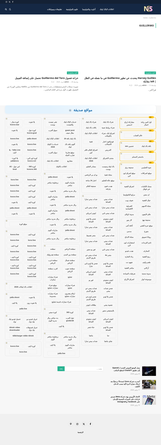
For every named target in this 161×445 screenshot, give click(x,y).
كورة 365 (69, 312)
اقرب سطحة (53, 268)
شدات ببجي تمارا (91, 199)
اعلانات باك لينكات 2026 (23, 287)
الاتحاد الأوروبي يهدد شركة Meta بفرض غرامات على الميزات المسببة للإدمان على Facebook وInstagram (125, 399)
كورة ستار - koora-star (14, 123)
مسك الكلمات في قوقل (146, 187)
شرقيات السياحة (129, 273)
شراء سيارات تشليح (70, 286)
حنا (108, 335)
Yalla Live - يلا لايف (14, 151)
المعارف (146, 251)
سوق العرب (52, 130)
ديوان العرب (52, 152)
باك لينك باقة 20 (70, 138)
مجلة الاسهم (146, 206)
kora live (14, 179)
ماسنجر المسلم (138, 157)
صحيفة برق (129, 167)
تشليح (70, 277)
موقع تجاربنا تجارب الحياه (70, 153)
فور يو (91, 280)
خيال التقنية (146, 200)
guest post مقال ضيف (70, 131)
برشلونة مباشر (52, 182)
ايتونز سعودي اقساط (108, 220)
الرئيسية (80, 432)
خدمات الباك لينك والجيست (70, 123)
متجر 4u (108, 255)
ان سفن (146, 194)
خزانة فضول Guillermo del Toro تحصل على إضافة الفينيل (46, 78)
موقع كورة (23, 224)
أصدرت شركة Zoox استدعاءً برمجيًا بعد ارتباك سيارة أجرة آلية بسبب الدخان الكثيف (125, 384)
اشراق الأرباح (129, 279)
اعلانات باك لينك (53, 161)
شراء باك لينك (108, 122)
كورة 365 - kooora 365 (32, 167)
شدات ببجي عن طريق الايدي (91, 256)
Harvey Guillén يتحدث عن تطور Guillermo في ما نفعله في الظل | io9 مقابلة (120, 79)
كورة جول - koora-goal (32, 131)
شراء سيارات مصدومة (53, 294)
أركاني (146, 268)
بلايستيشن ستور (108, 310)
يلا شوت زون (32, 303)
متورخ (146, 231)
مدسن (129, 231)
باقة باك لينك (146, 146)
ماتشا (91, 335)
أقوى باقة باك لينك (70, 145)
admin (144, 85)
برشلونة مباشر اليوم (52, 338)
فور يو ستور (91, 249)
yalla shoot (53, 177)
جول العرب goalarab (70, 319)
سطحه (52, 249)
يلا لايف (61, 326)
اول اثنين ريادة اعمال (146, 123)
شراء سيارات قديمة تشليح (61, 302)
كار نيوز (129, 220)
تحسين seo (129, 146)
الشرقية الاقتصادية (129, 207)
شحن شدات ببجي (108, 289)
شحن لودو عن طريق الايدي (91, 297)
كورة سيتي (53, 312)
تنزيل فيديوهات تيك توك (31, 328)
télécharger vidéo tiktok (23, 335)
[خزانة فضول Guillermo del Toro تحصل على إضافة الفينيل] (41, 53)
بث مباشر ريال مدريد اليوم (52, 319)
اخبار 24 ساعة (91, 180)
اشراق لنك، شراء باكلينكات (108, 134)
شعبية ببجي (108, 305)
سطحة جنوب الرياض (70, 269)
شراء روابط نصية (108, 127)
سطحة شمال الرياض (70, 261)
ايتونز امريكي (91, 213)
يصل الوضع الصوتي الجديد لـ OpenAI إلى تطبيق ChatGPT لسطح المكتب (126, 369)
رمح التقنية (146, 256)
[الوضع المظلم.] (10, 9)
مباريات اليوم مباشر (70, 183)
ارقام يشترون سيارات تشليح (70, 294)
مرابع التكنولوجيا (129, 194)
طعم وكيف (146, 262)
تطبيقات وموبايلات (54, 9)
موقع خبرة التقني (146, 225)
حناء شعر (91, 327)
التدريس (108, 150)
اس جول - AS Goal (14, 167)
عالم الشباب (137, 135)
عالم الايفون (146, 214)
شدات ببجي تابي (91, 207)
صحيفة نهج (146, 220)
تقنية (91, 141)
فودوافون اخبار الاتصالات (108, 142)
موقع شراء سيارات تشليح (53, 286)
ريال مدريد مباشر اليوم (70, 338)
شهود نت (129, 262)
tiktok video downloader (14, 328)
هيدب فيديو (129, 251)
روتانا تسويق (146, 237)
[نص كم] (149, 9)
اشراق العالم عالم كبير (91, 151)
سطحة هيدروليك (53, 254)
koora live (14, 138)
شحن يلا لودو (108, 296)
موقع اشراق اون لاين (129, 174)
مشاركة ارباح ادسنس (129, 123)
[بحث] (6, 9)
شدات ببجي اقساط (108, 200)
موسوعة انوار (146, 279)
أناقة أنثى (129, 225)
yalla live (61, 353)
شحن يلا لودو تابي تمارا (91, 264)
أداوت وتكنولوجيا (88, 9)
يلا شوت (70, 177)
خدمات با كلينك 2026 (52, 145)
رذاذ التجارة (129, 256)
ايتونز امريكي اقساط (91, 273)
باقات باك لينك (91, 127)
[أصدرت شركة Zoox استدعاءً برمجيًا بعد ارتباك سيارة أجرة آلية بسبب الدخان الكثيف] (149, 384)
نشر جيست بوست (53, 123)
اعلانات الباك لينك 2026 (91, 159)
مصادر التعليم (91, 166)
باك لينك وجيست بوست (108, 167)
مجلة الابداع (129, 237)
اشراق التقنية (129, 186)
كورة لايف (31, 185)
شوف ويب (129, 200)
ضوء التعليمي (146, 167)
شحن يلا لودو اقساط (91, 220)
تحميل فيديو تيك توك (15, 320)
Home (145, 18)
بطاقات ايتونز (91, 305)
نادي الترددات (146, 242)
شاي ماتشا (108, 341)
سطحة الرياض (70, 249)
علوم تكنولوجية (72, 9)
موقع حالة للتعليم (108, 180)
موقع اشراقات (146, 173)
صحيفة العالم (91, 186)
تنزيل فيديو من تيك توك (31, 320)
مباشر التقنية (129, 268)
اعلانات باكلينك (61, 166)
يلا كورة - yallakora (15, 159)
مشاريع (70, 161)
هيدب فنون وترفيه (108, 187)
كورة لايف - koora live (31, 258)
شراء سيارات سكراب (53, 278)
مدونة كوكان (129, 214)
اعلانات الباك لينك (107, 9)
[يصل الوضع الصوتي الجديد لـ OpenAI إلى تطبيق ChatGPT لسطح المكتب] (149, 371)
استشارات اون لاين (129, 243)
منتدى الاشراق (108, 158)
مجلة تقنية (108, 175)
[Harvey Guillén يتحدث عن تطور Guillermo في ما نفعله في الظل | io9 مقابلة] (119, 53)
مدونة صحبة (146, 273)
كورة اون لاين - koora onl (31, 159)
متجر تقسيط (91, 235)
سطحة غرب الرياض (52, 261)
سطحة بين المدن (70, 254)
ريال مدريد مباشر (70, 191)
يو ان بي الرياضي (91, 175)
